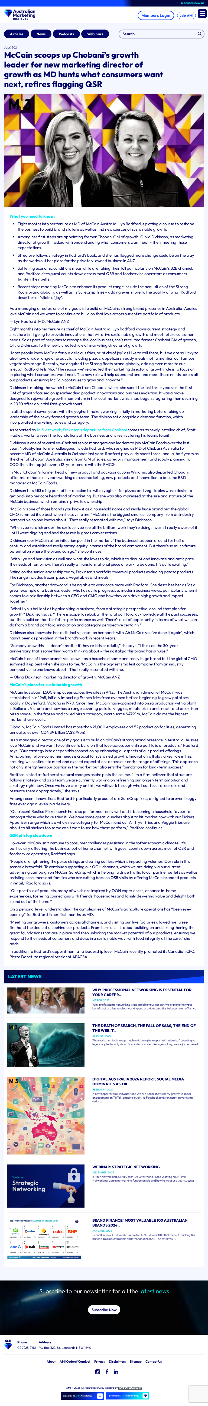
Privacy (99, 1361)
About (51, 1361)
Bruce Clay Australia (130, 1387)
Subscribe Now (104, 1309)
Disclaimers (117, 1361)
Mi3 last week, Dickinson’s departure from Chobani (82, 429)
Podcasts (66, 34)
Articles (16, 34)
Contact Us (153, 1361)
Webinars (95, 34)
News (41, 34)
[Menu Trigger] (202, 13)
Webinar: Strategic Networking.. (127, 1166)
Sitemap (135, 1361)
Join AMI (186, 15)
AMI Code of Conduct (75, 1361)
